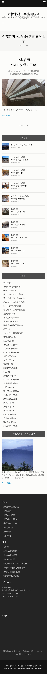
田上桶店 (7, 341)
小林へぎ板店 (9, 321)
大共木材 (7, 403)
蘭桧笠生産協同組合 (12, 325)
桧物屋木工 (8, 337)
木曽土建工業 (9, 399)
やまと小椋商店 (10, 352)
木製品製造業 (25, 74)
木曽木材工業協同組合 (23, 14)
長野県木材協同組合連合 (14, 567)
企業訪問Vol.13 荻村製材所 (17, 223)
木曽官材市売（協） (12, 571)
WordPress (38, 668)
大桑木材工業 (9, 395)
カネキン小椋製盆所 (12, 333)
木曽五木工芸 (9, 344)
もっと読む (6, 483)
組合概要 (7, 531)
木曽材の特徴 (9, 515)
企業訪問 (15, 74)
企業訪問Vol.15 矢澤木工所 (17, 210)
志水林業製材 (9, 383)
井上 (5, 372)
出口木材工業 (9, 426)
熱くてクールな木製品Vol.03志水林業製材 (19, 197)
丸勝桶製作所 (9, 348)
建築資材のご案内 (11, 523)
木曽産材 (7, 511)
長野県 (6, 547)
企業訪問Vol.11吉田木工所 (17, 262)
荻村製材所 (8, 422)
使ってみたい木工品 (12, 294)
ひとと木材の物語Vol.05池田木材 (17, 171)
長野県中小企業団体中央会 (15, 563)
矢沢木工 (34, 74)
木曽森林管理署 (10, 555)
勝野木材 (7, 406)
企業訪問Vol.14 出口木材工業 (18, 236)
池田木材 (7, 387)
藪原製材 (7, 410)
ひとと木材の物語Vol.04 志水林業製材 (18, 184)
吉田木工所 (8, 356)
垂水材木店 (8, 418)
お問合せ (7, 535)
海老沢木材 (8, 375)
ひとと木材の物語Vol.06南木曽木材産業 (19, 158)
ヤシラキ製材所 (10, 379)
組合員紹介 (8, 527)
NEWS (6, 282)
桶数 (5, 329)
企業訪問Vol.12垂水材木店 (17, 249)
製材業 (6, 364)
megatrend (15, 71)
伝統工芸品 (8, 290)
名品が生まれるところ (13, 302)
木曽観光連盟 (9, 559)
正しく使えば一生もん (13, 298)
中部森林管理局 (10, 551)
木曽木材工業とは (11, 507)
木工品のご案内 (10, 519)
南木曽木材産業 (10, 391)
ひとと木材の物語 (11, 306)
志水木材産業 (9, 368)
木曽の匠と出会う (11, 286)
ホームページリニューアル (21, 145)
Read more (24, 125)
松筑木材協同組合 (11, 576)
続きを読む (7, 115)
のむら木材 (8, 414)
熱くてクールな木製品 (13, 310)
